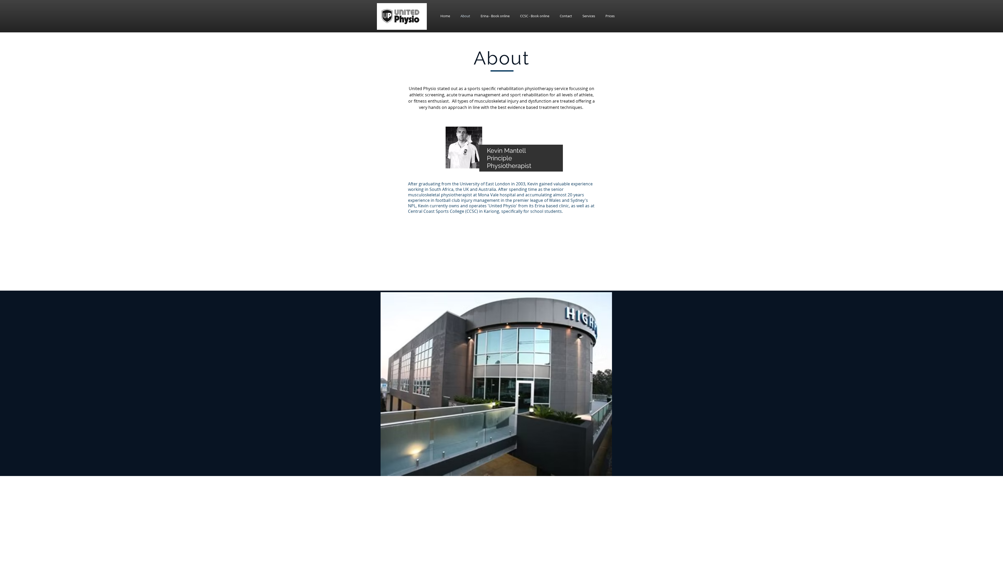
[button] (535, 16)
